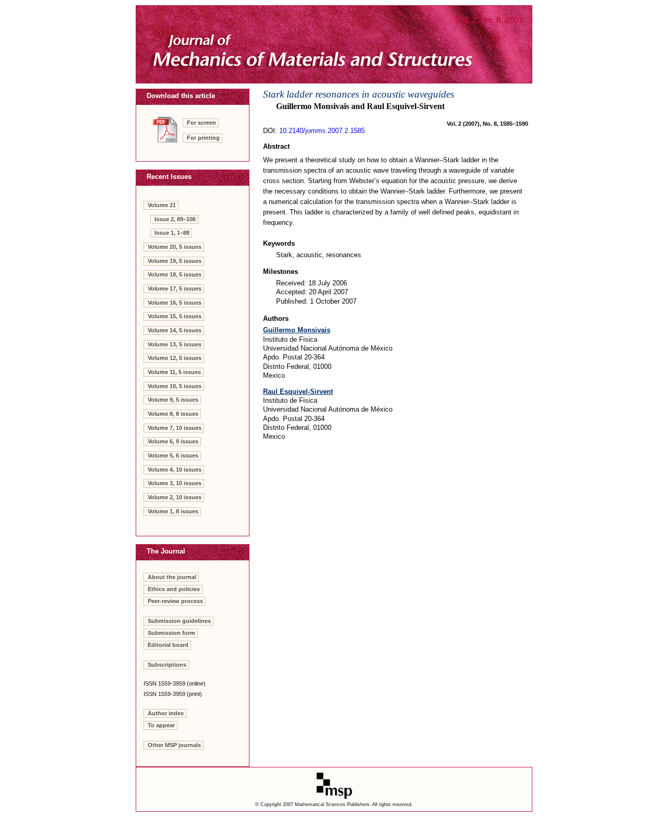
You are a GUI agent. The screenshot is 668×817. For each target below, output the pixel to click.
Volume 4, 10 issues (174, 469)
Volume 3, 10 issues (174, 483)
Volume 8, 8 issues (173, 414)
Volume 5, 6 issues (173, 455)
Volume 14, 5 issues (174, 330)
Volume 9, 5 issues (173, 400)
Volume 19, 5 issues (174, 261)
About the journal (172, 577)
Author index (166, 713)
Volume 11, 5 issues (174, 372)
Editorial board (168, 645)
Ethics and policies (174, 589)
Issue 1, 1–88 (171, 233)
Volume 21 (162, 205)
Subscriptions (167, 665)
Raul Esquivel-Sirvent (298, 391)
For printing (203, 138)
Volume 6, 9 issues (173, 441)
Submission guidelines (179, 621)
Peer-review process (175, 601)
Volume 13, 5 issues (174, 344)
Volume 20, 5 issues (174, 247)
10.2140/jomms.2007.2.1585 (322, 131)
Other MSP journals (174, 745)
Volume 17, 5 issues (174, 288)
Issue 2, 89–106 (175, 219)
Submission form (171, 633)
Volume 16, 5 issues (174, 302)
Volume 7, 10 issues (174, 428)
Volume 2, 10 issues (174, 497)
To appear (161, 725)
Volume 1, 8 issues (173, 511)
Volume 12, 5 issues (174, 358)
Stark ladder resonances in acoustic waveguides (358, 94)
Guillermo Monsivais (296, 330)
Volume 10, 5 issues (174, 386)
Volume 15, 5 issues (174, 316)
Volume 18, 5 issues (174, 274)
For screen (201, 122)
